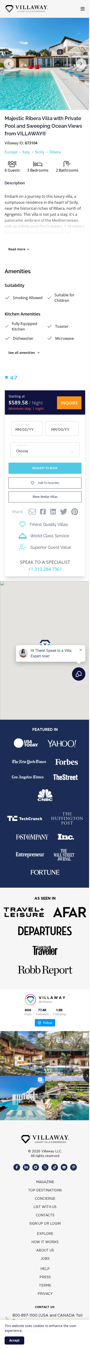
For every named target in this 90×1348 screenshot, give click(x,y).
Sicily (40, 152)
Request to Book (45, 468)
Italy (26, 152)
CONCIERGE (45, 1198)
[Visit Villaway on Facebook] (16, 1167)
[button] (9, 64)
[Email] (32, 511)
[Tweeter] (63, 511)
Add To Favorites (48, 483)
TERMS (45, 1285)
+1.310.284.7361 (45, 569)
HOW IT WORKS (45, 1242)
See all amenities (21, 352)
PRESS (45, 1277)
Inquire (69, 403)
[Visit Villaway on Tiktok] (54, 1167)
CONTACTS (45, 1215)
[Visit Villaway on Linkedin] (26, 1167)
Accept (14, 1340)
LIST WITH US (45, 1207)
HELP (45, 1269)
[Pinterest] (74, 511)
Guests (21, 446)
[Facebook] (43, 511)
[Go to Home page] (26, 9)
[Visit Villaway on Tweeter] (45, 1167)
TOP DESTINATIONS (45, 1190)
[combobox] (45, 451)
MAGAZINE (45, 1182)
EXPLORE (45, 1234)
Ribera (55, 152)
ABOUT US (45, 1250)
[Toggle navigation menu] (79, 9)
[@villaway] (30, 999)
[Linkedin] (53, 511)
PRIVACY (45, 1294)
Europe (11, 152)
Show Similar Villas (45, 496)
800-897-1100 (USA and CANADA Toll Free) (47, 1318)
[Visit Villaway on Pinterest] (73, 1167)
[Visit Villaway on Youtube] (64, 1167)
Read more (16, 249)
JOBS (45, 1258)
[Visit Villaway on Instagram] (35, 1167)
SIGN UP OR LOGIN (45, 1223)
